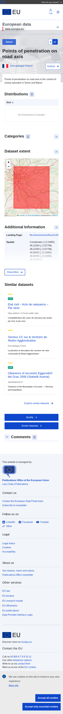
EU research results (12, 601)
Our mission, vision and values (18, 570)
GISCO (55, 215)
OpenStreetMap (34, 215)
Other (9, 526)
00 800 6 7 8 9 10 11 (20, 656)
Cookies (6, 547)
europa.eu (26, 642)
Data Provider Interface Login (17, 615)
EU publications (10, 610)
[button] (52, 2)
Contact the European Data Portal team (22, 501)
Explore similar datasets (39, 403)
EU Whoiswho (9, 605)
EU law (6, 591)
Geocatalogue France (21, 66)
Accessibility (8, 551)
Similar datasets (29, 425)
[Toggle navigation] (57, 27)
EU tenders (8, 596)
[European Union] (30, 635)
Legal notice (8, 543)
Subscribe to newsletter (14, 505)
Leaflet (21, 215)
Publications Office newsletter (17, 575)
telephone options (22, 660)
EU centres (30, 667)
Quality (29, 417)
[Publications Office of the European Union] (30, 470)
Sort (8, 102)
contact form (24, 663)
